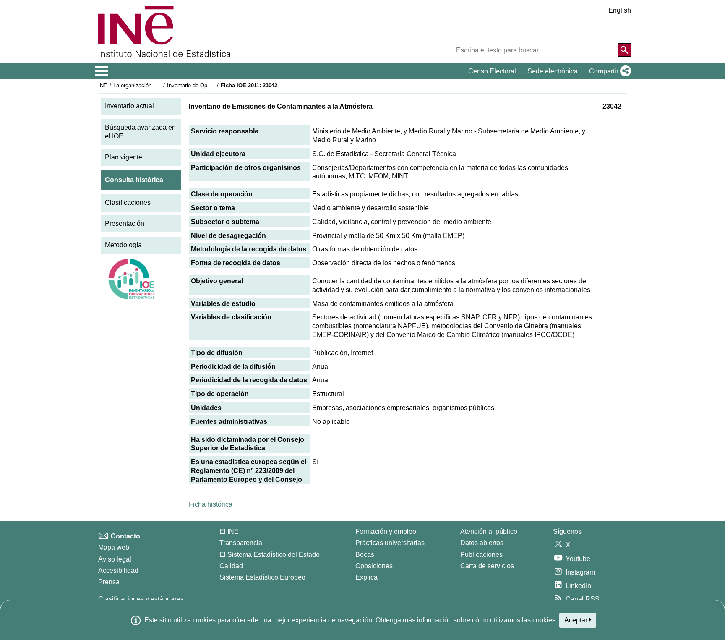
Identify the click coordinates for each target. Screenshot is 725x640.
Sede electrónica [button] (552, 71)
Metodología (123, 244)
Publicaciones (481, 554)
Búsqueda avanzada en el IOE (140, 132)
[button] (608, 71)
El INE (229, 531)
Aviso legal (114, 559)
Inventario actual (129, 106)
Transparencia (240, 542)
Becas (364, 554)
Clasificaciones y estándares (141, 599)
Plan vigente (123, 157)
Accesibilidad (118, 570)
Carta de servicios (487, 565)
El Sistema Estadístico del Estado (269, 554)
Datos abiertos (481, 542)
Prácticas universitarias (390, 542)
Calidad (231, 565)
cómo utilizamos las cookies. (514, 620)
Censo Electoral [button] (492, 71)
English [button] (619, 10)
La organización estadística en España (160, 85)
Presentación (124, 223)
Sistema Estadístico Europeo (262, 577)
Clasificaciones (128, 202)
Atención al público (488, 531)
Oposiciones (374, 565)
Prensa (109, 581)
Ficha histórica (210, 504)
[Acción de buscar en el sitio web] (624, 50)
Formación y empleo (385, 531)
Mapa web (113, 547)
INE (102, 85)
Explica (366, 577)
